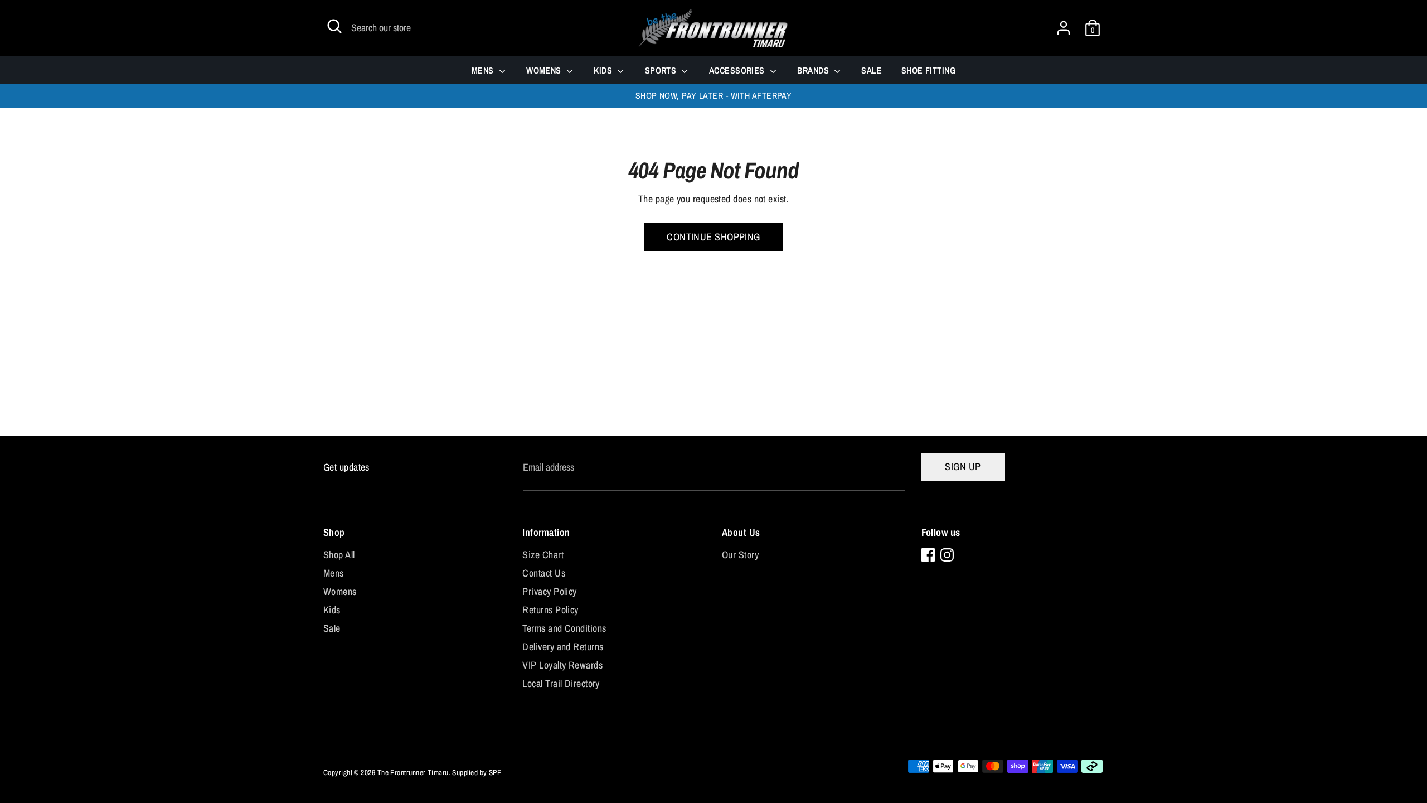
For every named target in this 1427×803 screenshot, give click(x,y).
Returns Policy (550, 610)
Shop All (339, 555)
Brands (814, 70)
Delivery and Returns (562, 647)
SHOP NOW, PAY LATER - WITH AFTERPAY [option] (713, 95)
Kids (604, 70)
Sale (871, 70)
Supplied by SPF (476, 772)
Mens (484, 70)
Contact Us (543, 573)
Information (546, 532)
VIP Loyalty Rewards (562, 665)
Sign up (963, 466)
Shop (334, 532)
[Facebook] (928, 555)
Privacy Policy (549, 591)
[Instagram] (947, 555)
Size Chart (543, 555)
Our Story (740, 555)
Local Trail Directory (560, 683)
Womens (545, 70)
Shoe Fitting (928, 70)
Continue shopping (713, 237)
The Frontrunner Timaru (413, 772)
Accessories (738, 70)
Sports (662, 70)
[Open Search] (334, 26)
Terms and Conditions (564, 628)
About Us (741, 532)
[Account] (1063, 24)
